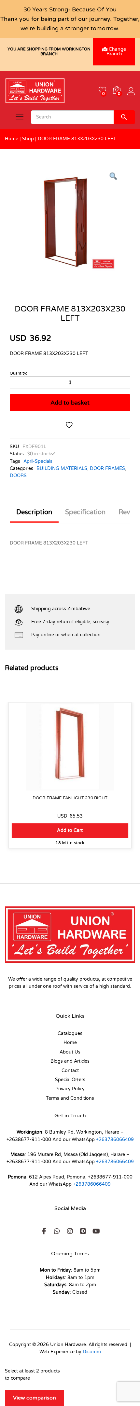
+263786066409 (115, 1139)
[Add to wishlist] (70, 425)
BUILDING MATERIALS (61, 468)
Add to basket (70, 402)
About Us (70, 1052)
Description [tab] (34, 512)
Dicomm (92, 1352)
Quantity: (18, 373)
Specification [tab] (85, 512)
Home (11, 139)
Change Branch (116, 52)
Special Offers (70, 1079)
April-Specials (37, 461)
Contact (70, 1070)
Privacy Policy (70, 1089)
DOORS (18, 475)
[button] (70, 830)
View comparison (34, 1398)
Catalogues (70, 1033)
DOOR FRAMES (107, 468)
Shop (28, 139)
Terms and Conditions (70, 1098)
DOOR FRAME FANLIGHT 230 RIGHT (70, 797)
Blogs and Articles (70, 1061)
